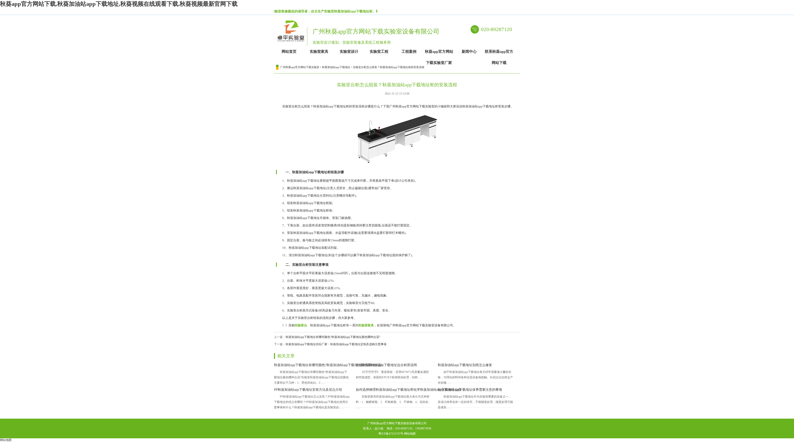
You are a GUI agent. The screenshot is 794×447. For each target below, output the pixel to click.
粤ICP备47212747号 (390, 433)
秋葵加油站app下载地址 (336, 67)
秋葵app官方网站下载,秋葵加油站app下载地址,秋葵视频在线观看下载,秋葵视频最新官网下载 (119, 4)
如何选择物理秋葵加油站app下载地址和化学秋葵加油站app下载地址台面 (408, 389)
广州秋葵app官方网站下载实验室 (299, 67)
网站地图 (410, 433)
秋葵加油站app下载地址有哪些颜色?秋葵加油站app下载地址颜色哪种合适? (333, 337)
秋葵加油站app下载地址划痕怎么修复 (465, 365)
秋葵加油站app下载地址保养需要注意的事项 (470, 389)
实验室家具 (366, 325)
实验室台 (301, 325)
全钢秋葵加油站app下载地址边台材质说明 (386, 365)
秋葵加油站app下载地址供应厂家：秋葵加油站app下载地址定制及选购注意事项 (336, 344)
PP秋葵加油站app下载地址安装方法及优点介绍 (308, 389)
